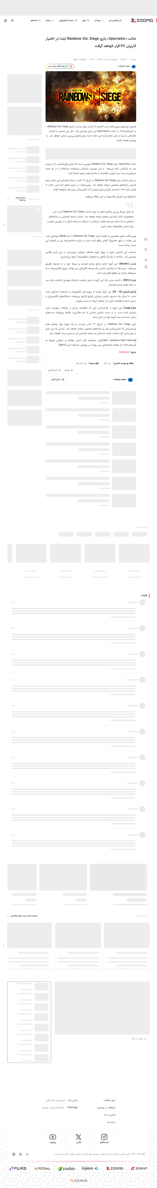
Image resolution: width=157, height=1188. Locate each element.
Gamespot (124, 352)
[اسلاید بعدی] (3, 224)
